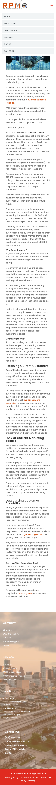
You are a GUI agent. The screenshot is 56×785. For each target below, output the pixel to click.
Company (9, 623)
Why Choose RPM (11, 634)
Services (8, 657)
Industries (7, 664)
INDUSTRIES (10, 30)
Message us (25, 593)
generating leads (33, 534)
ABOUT (7, 44)
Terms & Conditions (29, 777)
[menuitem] (28, 16)
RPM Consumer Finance (14, 676)
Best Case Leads (11, 679)
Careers (7, 645)
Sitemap (31, 780)
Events (8, 753)
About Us (7, 630)
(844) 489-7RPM (13, 737)
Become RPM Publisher (15, 749)
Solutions (10, 23)
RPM (6, 16)
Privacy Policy (11, 777)
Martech (9, 37)
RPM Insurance (10, 668)
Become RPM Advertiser (16, 745)
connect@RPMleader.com (17, 741)
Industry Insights (11, 641)
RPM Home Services (12, 672)
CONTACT (9, 51)
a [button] (52, 6)
